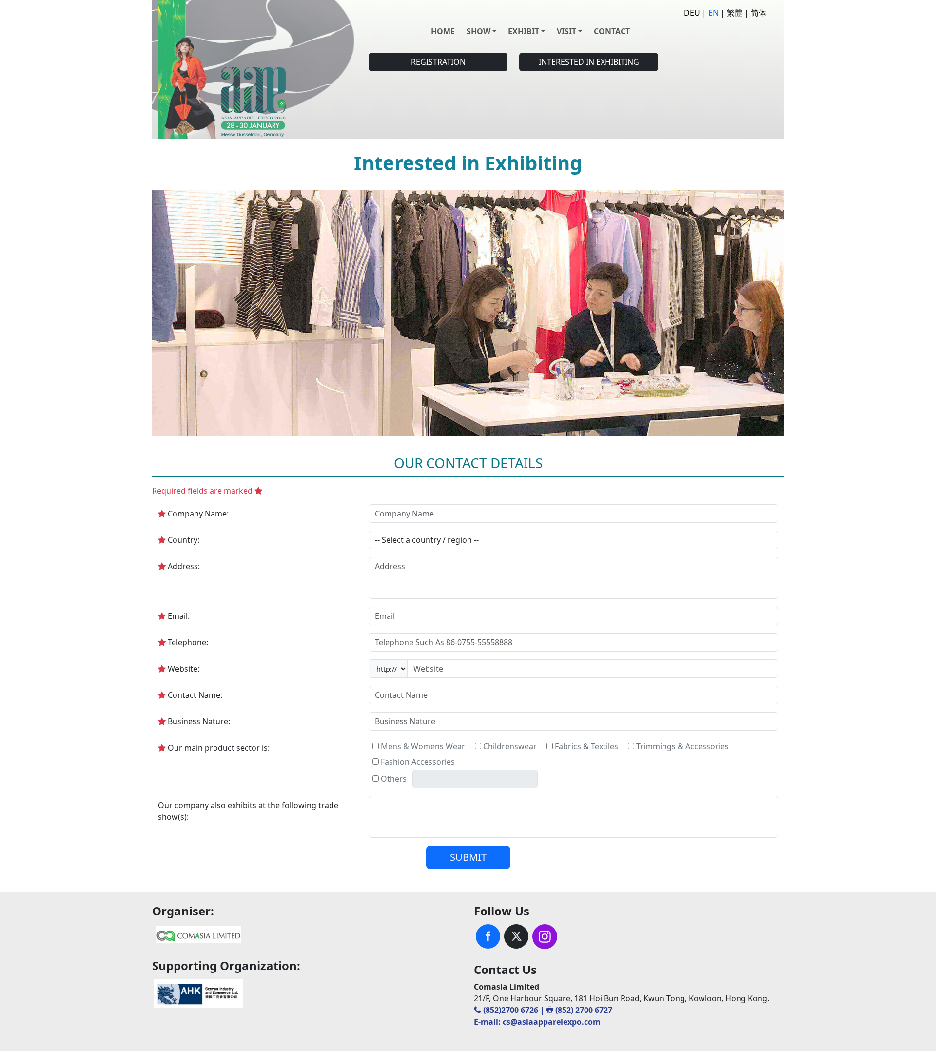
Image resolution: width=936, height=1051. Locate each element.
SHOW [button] (478, 31)
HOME (443, 31)
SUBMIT (468, 857)
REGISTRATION (438, 62)
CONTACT (612, 31)
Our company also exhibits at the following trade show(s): (248, 811)
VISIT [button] (566, 31)
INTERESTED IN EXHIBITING (589, 62)
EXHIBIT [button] (523, 31)
